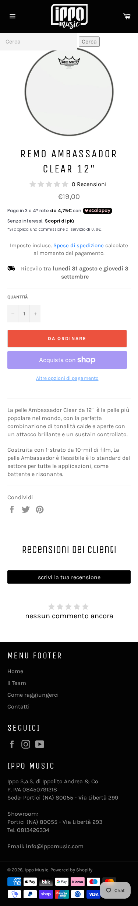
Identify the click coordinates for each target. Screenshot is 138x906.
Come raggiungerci (33, 694)
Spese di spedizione (78, 245)
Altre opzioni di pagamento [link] (67, 378)
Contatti (18, 706)
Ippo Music (37, 869)
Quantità (17, 297)
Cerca (89, 41)
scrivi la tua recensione (69, 577)
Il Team (16, 682)
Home (15, 671)
